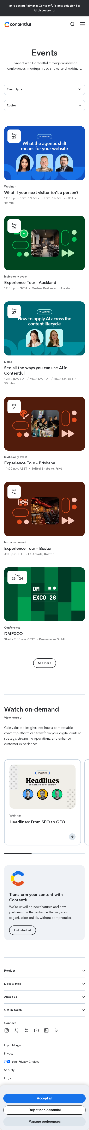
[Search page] (70, 24)
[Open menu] (80, 25)
